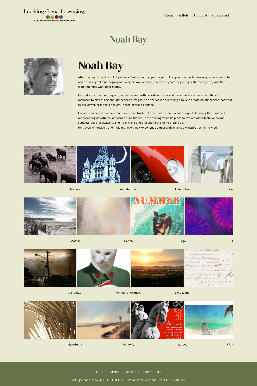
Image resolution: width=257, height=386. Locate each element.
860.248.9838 (177, 380)
